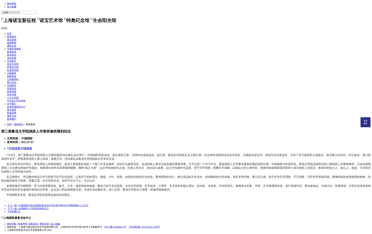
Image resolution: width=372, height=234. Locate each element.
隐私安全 (33, 224)
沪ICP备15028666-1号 (115, 227)
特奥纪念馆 (13, 67)
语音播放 (365, 122)
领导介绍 (11, 116)
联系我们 (11, 119)
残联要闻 (11, 43)
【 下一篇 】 (28, 208)
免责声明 (22, 224)
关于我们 (11, 104)
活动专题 (11, 58)
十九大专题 (13, 97)
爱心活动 (11, 82)
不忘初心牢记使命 (16, 100)
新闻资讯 (11, 36)
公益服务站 (13, 79)
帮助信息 (44, 224)
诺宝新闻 (11, 39)
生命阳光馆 (13, 70)
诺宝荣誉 (11, 110)
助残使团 (11, 76)
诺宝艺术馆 (13, 64)
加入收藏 (11, 7)
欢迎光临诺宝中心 (16, 107)
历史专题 (11, 94)
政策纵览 (11, 52)
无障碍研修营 (14, 49)
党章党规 (11, 91)
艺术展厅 (11, 61)
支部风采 (11, 85)
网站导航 (11, 3)
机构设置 (11, 113)
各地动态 (11, 55)
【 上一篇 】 (48, 205)
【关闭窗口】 (14, 211)
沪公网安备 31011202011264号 (144, 227)
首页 (9, 33)
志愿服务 (11, 73)
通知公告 (11, 46)
